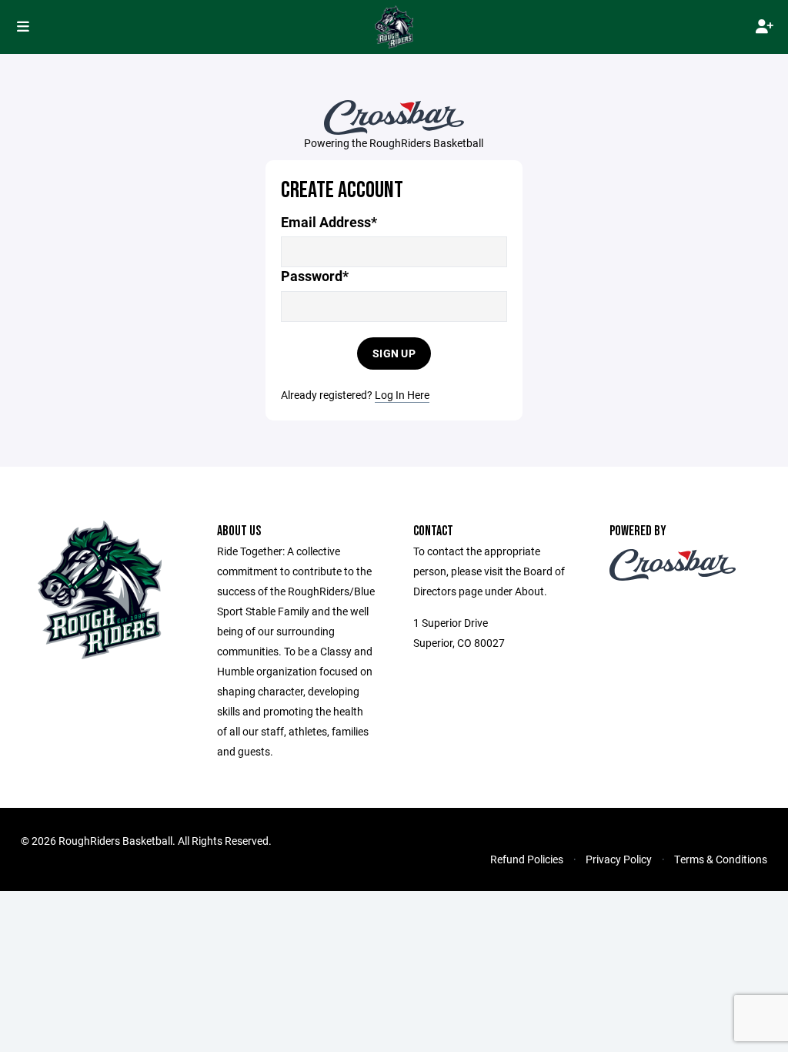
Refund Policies (526, 859)
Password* (315, 276)
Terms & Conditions (720, 859)
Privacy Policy (619, 859)
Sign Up (394, 353)
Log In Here (402, 394)
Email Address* (329, 222)
